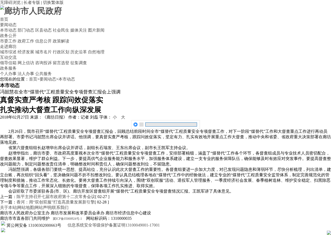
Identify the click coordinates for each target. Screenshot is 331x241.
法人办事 (26, 73)
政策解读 (61, 41)
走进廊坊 (8, 46)
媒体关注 (78, 30)
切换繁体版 (53, 2)
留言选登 (61, 63)
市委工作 (8, 41)
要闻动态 (8, 25)
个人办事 (8, 73)
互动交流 (8, 57)
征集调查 (78, 63)
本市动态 (8, 30)
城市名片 (43, 52)
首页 (4, 19)
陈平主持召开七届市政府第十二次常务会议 (56, 196)
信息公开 (43, 41)
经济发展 (26, 52)
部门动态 (26, 30)
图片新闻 (96, 30)
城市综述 (8, 52)
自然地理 (96, 52)
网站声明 (43, 207)
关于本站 (8, 207)
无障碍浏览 (10, 2)
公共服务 (43, 73)
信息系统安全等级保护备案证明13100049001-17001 (113, 225)
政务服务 (8, 68)
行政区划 (61, 52)
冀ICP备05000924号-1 (67, 219)
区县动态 (43, 30)
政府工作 (26, 41)
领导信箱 (8, 63)
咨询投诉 (43, 63)
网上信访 (26, 63)
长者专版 (32, 2)
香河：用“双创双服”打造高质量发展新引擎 (56, 202)
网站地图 (25, 207)
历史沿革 (78, 52)
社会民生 (61, 30)
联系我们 (60, 207)
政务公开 (8, 35)
